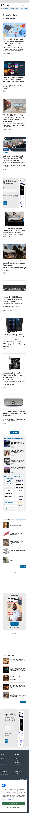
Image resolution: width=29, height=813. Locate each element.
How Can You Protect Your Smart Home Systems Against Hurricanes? (14, 262)
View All (23, 566)
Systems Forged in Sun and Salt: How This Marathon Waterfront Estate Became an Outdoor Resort (17, 669)
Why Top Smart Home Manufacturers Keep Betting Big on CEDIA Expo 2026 (17, 460)
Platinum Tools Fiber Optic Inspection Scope (16, 533)
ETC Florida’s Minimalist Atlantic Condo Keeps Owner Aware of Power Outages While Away (14, 118)
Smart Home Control (18, 760)
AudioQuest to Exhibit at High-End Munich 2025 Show (14, 229)
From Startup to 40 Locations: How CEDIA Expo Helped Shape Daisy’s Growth (18, 469)
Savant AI (7, 8)
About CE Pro (3, 776)
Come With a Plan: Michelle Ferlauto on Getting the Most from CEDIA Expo (17, 452)
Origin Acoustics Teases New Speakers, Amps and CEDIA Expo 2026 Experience (14, 158)
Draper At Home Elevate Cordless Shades (17, 559)
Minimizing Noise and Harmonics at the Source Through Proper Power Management (12, 376)
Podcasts (2, 767)
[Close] (24, 782)
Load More (14, 432)
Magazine (3, 778)
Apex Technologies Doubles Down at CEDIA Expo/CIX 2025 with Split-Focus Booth (13, 79)
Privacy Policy (10, 799)
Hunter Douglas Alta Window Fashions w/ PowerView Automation (16, 542)
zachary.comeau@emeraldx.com (21, 779)
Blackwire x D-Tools (14, 8)
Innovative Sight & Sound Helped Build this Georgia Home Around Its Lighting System (17, 687)
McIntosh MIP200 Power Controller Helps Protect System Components (12, 299)
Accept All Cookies (13, 803)
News (4, 53)
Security (16, 766)
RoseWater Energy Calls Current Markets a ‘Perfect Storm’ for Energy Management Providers (13, 337)
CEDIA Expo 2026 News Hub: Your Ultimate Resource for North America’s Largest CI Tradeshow (18, 442)
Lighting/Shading (17, 764)
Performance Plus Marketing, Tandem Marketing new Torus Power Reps (14, 413)
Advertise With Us (4, 774)
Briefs (4, 236)
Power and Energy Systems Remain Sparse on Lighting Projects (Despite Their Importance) (13, 42)
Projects (5, 129)
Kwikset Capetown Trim (15, 525)
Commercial (16, 758)
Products (2, 760)
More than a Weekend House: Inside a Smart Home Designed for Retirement (18, 661)
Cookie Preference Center (13, 807)
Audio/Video (16, 762)
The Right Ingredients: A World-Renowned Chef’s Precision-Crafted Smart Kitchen (18, 695)
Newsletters (3, 779)
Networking (16, 756)
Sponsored (3, 766)
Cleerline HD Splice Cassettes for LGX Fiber (17, 551)
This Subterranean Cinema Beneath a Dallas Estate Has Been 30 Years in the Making (18, 678)
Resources (3, 764)
